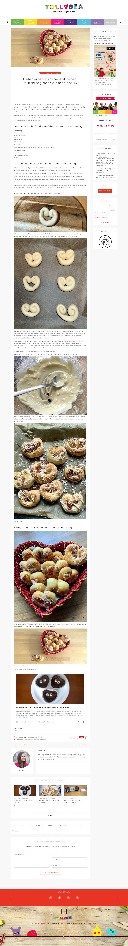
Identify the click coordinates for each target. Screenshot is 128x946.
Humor (84, 22)
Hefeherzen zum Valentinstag (31, 739)
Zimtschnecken (68, 341)
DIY (44, 22)
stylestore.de (92, 923)
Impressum (35, 923)
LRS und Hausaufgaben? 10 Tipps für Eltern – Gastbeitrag (105, 170)
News (17, 22)
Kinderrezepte (46, 73)
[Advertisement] (48, 95)
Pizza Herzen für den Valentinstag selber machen (24, 799)
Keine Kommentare (32, 737)
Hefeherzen (20, 739)
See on (103, 222)
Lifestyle (71, 22)
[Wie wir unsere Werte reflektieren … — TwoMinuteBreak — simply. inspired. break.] (98, 215)
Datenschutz (110, 22)
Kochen (57, 22)
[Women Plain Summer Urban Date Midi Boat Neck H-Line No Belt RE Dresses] (112, 208)
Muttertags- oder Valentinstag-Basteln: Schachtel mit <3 (47, 800)
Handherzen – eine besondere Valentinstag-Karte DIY (75, 799)
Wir (97, 22)
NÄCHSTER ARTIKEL (79, 744)
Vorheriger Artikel (22, 744)
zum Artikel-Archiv (105, 191)
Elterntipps (30, 22)
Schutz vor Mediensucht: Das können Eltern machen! (106, 176)
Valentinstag (43, 739)
